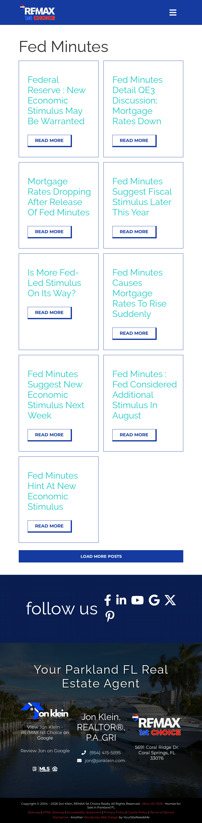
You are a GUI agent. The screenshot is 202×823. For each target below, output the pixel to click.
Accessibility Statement (84, 812)
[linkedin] (121, 600)
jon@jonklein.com (104, 760)
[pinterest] (110, 616)
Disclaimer (60, 817)
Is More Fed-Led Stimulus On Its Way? (54, 282)
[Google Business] (154, 600)
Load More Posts (101, 556)
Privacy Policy (114, 812)
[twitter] (170, 600)
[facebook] (107, 600)
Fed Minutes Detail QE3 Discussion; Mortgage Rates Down (137, 100)
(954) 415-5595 (104, 752)
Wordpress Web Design (101, 817)
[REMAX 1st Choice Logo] (38, 6)
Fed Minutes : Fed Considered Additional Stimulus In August (144, 394)
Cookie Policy (137, 812)
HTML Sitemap (53, 812)
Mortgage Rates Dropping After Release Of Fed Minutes (59, 196)
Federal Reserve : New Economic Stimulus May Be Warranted (56, 100)
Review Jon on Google (45, 750)
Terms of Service (162, 812)
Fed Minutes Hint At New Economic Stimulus (53, 491)
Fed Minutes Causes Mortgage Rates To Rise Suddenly (139, 293)
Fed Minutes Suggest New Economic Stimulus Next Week (56, 394)
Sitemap (34, 812)
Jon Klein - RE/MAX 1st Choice (42, 729)
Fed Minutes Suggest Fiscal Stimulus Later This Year (142, 196)
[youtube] (137, 600)
